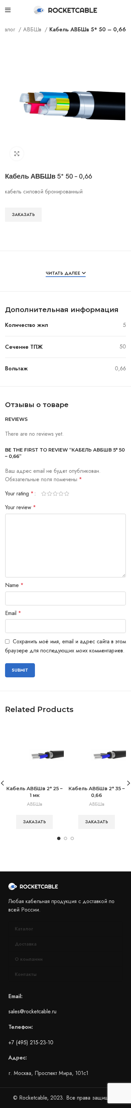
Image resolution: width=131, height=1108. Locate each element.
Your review (20, 507)
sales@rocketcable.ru (32, 1011)
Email (13, 613)
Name (14, 585)
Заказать (23, 214)
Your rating (19, 493)
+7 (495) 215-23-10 (30, 1042)
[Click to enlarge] (17, 153)
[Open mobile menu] (8, 10)
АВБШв (33, 29)
